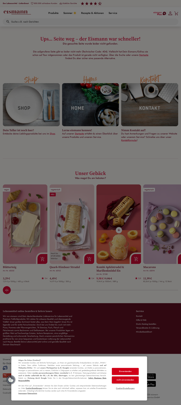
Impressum (22, 393)
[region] (79, 378)
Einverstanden (125, 371)
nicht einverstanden (125, 379)
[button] (10, 379)
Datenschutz (32, 393)
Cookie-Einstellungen (34, 388)
